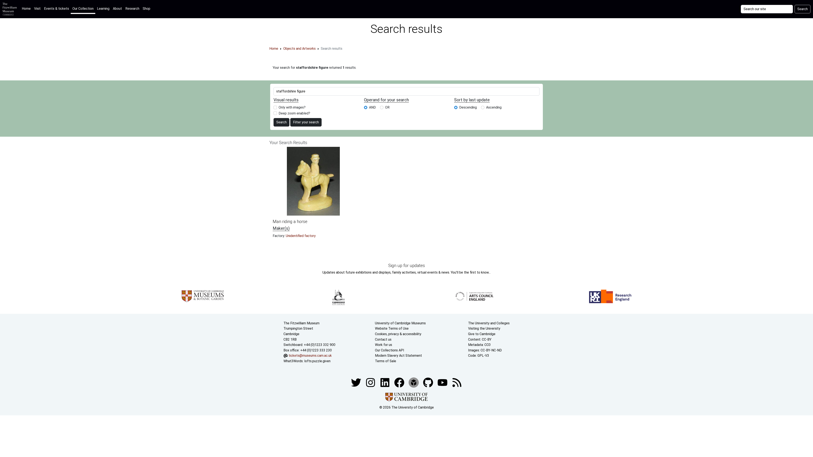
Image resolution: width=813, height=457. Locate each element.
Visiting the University (484, 328)
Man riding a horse (290, 221)
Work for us (383, 345)
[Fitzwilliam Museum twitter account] (356, 382)
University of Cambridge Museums (400, 323)
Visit (37, 9)
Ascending (494, 107)
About (117, 9)
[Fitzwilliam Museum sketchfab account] (414, 382)
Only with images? (292, 107)
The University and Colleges (489, 323)
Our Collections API (389, 350)
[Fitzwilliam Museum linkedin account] (400, 382)
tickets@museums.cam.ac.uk (310, 356)
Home (27, 8)
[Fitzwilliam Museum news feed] (457, 382)
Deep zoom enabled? (294, 113)
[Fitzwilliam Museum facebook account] (385, 382)
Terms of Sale (385, 361)
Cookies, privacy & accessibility (398, 334)
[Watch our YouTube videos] (443, 382)
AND (372, 107)
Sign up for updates (406, 265)
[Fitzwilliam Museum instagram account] (371, 382)
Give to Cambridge (481, 334)
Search (802, 9)
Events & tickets (56, 9)
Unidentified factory (301, 236)
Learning (103, 9)
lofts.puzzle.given (317, 361)
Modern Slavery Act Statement (398, 356)
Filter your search (306, 122)
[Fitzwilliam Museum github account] (428, 382)
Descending (468, 107)
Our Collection (83, 9)
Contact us (383, 339)
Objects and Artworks (299, 49)
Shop (146, 9)
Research (132, 9)
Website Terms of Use (392, 328)
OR (387, 107)
